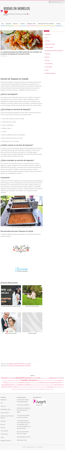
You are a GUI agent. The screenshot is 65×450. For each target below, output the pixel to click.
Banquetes (48, 34)
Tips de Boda (48, 63)
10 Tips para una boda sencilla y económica (19, 365)
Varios (46, 70)
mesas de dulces (43, 384)
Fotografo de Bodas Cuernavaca (13, 382)
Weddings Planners (50, 73)
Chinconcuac (4, 380)
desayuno (39, 380)
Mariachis (47, 54)
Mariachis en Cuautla (24, 384)
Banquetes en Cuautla (32, 378)
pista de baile (50, 387)
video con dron (34, 389)
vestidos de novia (29, 389)
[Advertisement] (48, 13)
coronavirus (18, 380)
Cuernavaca (32, 380)
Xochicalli (51, 389)
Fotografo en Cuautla (24, 382)
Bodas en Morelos (59, 378)
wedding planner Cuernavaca (45, 389)
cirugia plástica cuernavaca (11, 380)
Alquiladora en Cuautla (8, 378)
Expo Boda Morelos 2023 (23, 437)
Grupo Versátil (49, 47)
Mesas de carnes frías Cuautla (35, 384)
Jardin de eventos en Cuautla (46, 382)
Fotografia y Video (50, 44)
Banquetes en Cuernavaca (44, 378)
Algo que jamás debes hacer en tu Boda (20, 363)
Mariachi (12, 384)
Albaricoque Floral (22, 440)
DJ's (46, 37)
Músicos (47, 57)
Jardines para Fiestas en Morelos (54, 50)
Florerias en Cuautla (53, 380)
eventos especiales (47, 380)
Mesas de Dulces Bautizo (50, 384)
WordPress (41, 447)
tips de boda (24, 389)
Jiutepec (7, 384)
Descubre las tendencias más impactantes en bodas (23, 410)
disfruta (42, 380)
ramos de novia (18, 389)
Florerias (47, 41)
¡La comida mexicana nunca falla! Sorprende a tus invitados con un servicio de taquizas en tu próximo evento (24, 424)
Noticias (4, 56)
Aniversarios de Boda (22, 405)
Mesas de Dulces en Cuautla (10, 387)
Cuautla (23, 380)
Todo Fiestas (48, 67)
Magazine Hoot (31, 447)
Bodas (52, 378)
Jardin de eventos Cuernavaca (34, 382)
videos (38, 389)
